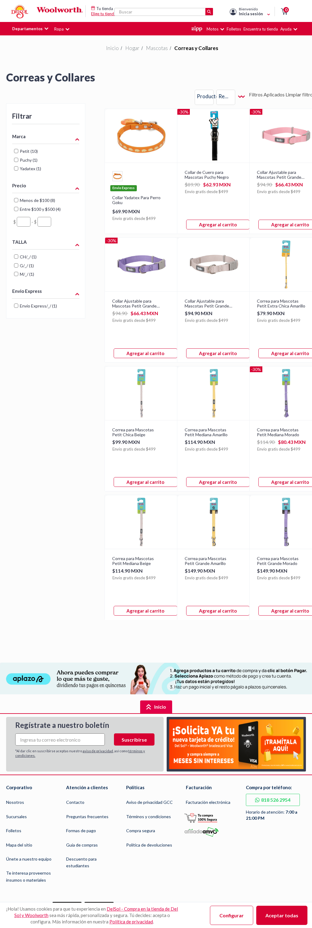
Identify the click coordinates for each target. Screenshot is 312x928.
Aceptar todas (281, 915)
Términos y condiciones (148, 816)
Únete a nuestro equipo (28, 858)
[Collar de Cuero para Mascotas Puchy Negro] (213, 161)
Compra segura (140, 830)
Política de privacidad (131, 921)
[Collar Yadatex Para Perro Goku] (141, 161)
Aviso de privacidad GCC (149, 802)
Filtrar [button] (22, 116)
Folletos (13, 830)
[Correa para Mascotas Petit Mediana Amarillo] (213, 418)
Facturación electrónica (208, 802)
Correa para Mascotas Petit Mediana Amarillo (206, 432)
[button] (284, 11)
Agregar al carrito (218, 224)
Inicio (112, 48)
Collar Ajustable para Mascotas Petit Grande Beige (207, 303)
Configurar (231, 915)
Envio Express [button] (27, 291)
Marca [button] (19, 136)
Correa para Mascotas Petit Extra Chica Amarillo (281, 303)
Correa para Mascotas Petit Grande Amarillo (205, 561)
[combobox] (231, 97)
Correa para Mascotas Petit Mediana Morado (278, 432)
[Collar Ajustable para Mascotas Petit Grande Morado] (141, 289)
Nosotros (15, 802)
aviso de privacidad (98, 751)
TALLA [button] (19, 242)
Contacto (75, 802)
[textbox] (23, 222)
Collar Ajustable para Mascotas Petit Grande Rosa (279, 175)
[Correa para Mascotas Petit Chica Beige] (141, 418)
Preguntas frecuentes (87, 816)
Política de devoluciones (149, 844)
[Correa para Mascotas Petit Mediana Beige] (141, 547)
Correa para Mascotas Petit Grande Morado (278, 561)
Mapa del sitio (19, 844)
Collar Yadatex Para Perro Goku (136, 200)
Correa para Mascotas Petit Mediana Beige (133, 561)
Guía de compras (82, 844)
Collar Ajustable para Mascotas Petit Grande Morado (134, 303)
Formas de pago (81, 830)
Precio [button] (19, 185)
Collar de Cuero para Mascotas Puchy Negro (207, 175)
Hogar (132, 48)
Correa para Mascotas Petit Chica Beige (133, 432)
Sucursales (16, 816)
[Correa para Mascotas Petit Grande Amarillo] (213, 547)
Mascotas (157, 48)
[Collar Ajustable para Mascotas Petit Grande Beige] (213, 289)
